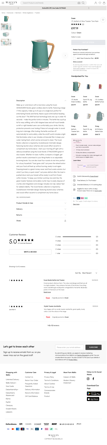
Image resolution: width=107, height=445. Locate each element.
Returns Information (32, 393)
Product (47, 396)
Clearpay (9, 405)
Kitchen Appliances (28, 13)
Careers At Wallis (69, 377)
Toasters (37, 13)
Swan (73, 18)
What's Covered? (77, 61)
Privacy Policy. (73, 360)
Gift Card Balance (31, 396)
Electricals (18, 13)
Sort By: (78, 273)
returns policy (98, 191)
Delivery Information (32, 390)
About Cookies (49, 384)
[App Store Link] (94, 396)
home (3, 13)
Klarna (8, 399)
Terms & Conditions (51, 380)
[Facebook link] (93, 378)
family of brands (82, 355)
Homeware (10, 13)
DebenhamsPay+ (12, 390)
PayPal (8, 402)
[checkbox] (88, 58)
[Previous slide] (18, 8)
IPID (98, 66)
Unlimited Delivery (12, 380)
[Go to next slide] (65, 55)
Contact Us (29, 377)
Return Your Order (31, 380)
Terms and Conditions (79, 68)
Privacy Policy (49, 377)
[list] (41, 55)
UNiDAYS (9, 412)
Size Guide (10, 386)
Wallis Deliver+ (11, 383)
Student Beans (11, 409)
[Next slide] (88, 8)
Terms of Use (49, 387)
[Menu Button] (3, 3)
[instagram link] (88, 378)
